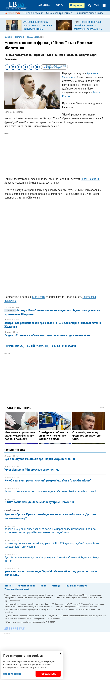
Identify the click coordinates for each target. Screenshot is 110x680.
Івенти (43, 585)
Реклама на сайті (26, 585)
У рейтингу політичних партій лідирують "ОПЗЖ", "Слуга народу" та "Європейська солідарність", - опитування (52, 544)
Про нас (8, 585)
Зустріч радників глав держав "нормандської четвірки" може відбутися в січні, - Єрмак (51, 559)
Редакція (56, 585)
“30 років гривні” (33, 13)
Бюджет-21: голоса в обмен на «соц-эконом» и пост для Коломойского (48, 335)
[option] (29, 25)
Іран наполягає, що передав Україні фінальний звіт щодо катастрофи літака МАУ (50, 573)
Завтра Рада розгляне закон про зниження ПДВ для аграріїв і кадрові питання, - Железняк (53, 325)
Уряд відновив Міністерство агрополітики (32, 469)
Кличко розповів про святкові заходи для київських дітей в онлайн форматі (50, 491)
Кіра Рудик (38, 296)
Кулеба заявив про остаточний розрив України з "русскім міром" (47, 480)
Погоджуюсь (48, 674)
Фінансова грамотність (59, 13)
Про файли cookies (12, 673)
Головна (8, 36)
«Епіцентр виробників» (89, 13)
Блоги (59, 5)
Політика (19, 36)
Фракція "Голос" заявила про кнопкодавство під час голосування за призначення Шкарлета (52, 312)
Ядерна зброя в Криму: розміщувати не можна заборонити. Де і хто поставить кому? (50, 516)
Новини (43, 5)
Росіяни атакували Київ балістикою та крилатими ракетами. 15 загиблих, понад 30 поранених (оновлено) (87, 28)
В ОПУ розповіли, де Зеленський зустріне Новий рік (39, 502)
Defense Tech (12, 13)
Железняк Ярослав (64, 345)
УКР (96, 5)
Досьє (57, 16)
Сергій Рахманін (90, 179)
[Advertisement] (55, 155)
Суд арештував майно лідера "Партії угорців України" (40, 459)
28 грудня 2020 (33, 37)
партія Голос (14, 345)
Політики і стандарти (76, 585)
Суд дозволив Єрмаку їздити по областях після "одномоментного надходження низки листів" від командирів (37, 28)
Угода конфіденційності (16, 588)
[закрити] (60, 653)
